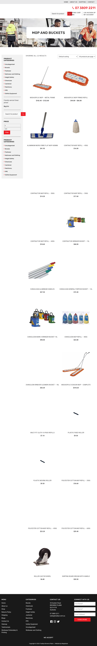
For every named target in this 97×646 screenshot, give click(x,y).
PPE (6, 90)
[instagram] (54, 621)
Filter (7, 132)
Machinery (8, 87)
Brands (7, 67)
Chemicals (8, 80)
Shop (3, 609)
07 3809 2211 (54, 613)
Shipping (82, 2)
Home (66, 2)
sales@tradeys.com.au (57, 616)
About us (73, 2)
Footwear (8, 71)
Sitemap (4, 624)
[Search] (23, 114)
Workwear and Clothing (12, 74)
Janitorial (8, 84)
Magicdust (65, 643)
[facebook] (51, 621)
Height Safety (9, 77)
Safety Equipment (11, 93)
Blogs (3, 618)
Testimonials (6, 627)
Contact (91, 2)
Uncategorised (10, 64)
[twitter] (58, 621)
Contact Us (5, 621)
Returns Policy (6, 612)
